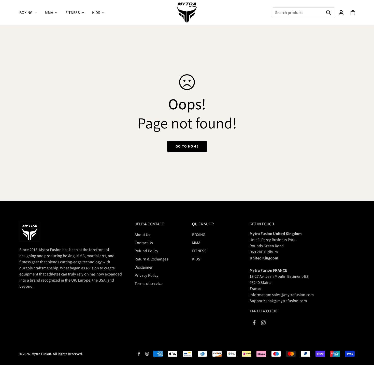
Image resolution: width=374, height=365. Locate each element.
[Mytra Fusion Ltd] (187, 12)
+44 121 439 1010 (263, 311)
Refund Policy (146, 251)
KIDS (96, 12)
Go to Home (187, 146)
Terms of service (149, 283)
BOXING (26, 12)
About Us (142, 234)
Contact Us (144, 242)
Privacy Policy (147, 275)
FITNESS (72, 12)
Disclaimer (144, 267)
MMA (49, 12)
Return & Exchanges (151, 259)
